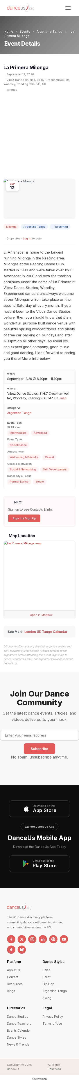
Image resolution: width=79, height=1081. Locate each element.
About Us (13, 970)
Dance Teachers (19, 1023)
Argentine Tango (49, 31)
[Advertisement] (39, 135)
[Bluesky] (22, 950)
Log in (27, 238)
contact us (10, 663)
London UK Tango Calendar (45, 631)
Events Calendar (19, 1030)
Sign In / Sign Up (24, 518)
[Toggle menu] (68, 8)
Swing (47, 998)
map (63, 398)
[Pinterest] (53, 939)
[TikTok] (11, 950)
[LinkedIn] (43, 939)
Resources (15, 984)
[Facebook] (11, 939)
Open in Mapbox (40, 615)
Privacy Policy (53, 1016)
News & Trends (18, 1044)
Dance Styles (16, 1037)
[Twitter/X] (22, 939)
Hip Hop (48, 984)
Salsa (46, 970)
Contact (12, 977)
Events (25, 31)
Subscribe (39, 749)
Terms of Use (52, 1023)
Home (8, 31)
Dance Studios (17, 1016)
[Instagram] (32, 939)
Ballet (46, 977)
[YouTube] (64, 939)
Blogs (11, 991)
